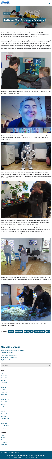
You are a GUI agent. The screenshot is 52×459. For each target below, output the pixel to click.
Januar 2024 (4, 394)
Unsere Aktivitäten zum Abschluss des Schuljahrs (12, 350)
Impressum (4, 452)
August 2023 (4, 401)
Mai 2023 (3, 406)
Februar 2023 (4, 414)
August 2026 (4, 373)
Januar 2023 (4, 416)
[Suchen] (49, 365)
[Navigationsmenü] (49, 3)
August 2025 (4, 377)
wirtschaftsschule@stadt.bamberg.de (34, 457)
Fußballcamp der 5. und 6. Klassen (9, 355)
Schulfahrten (4, 444)
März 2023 (3, 411)
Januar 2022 (4, 423)
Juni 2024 (3, 387)
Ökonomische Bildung (39, 331)
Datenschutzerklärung (14, 452)
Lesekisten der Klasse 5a (7, 352)
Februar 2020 (4, 428)
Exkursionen (4, 440)
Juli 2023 (3, 404)
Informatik (26, 331)
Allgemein (3, 437)
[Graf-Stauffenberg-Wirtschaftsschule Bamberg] (5, 3)
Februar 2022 (4, 421)
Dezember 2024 (5, 385)
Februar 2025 (4, 382)
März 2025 (3, 380)
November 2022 (5, 418)
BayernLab (11, 331)
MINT (32, 331)
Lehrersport (4, 442)
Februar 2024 (4, 392)
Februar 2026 (4, 375)
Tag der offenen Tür (5, 360)
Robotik (48, 331)
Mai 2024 (3, 389)
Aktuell (2, 435)
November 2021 (5, 426)
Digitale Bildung (18, 331)
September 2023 (5, 399)
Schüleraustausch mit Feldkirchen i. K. (10, 357)
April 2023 (3, 409)
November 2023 (5, 397)
